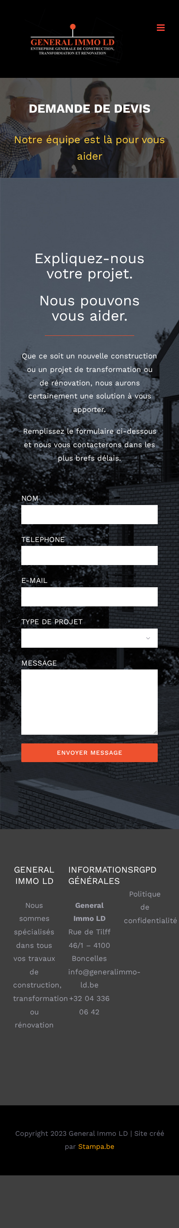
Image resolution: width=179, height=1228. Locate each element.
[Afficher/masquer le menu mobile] (161, 27)
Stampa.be (96, 1146)
